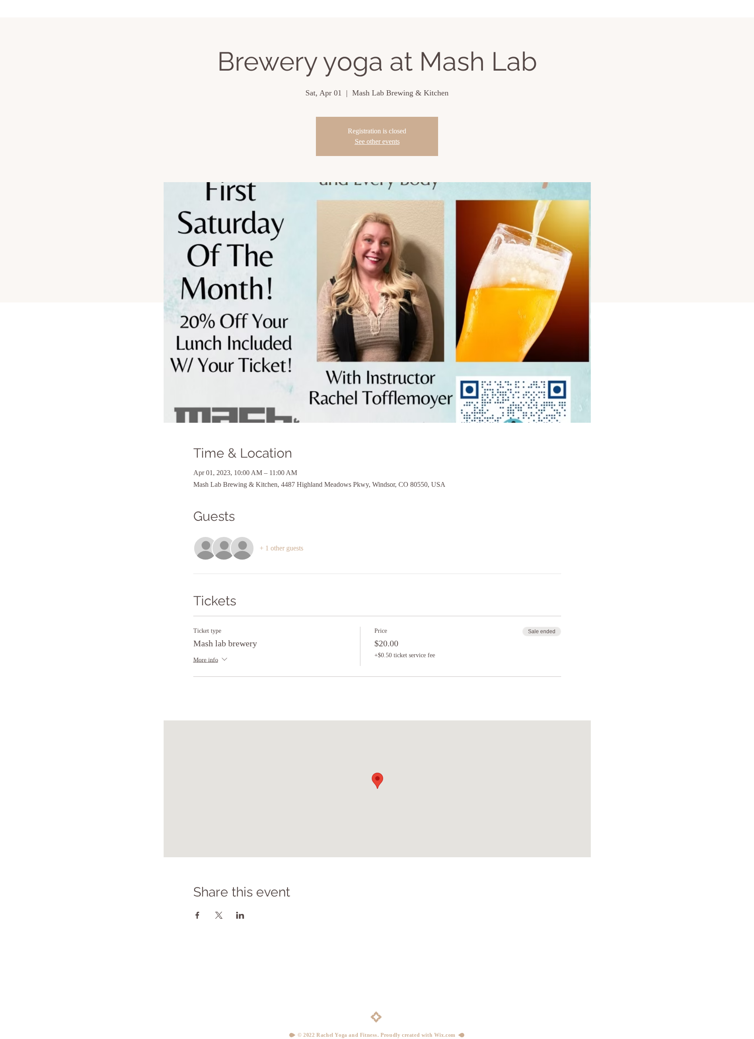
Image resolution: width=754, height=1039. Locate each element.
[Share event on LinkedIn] (240, 915)
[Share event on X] (219, 915)
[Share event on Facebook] (197, 915)
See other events (377, 141)
